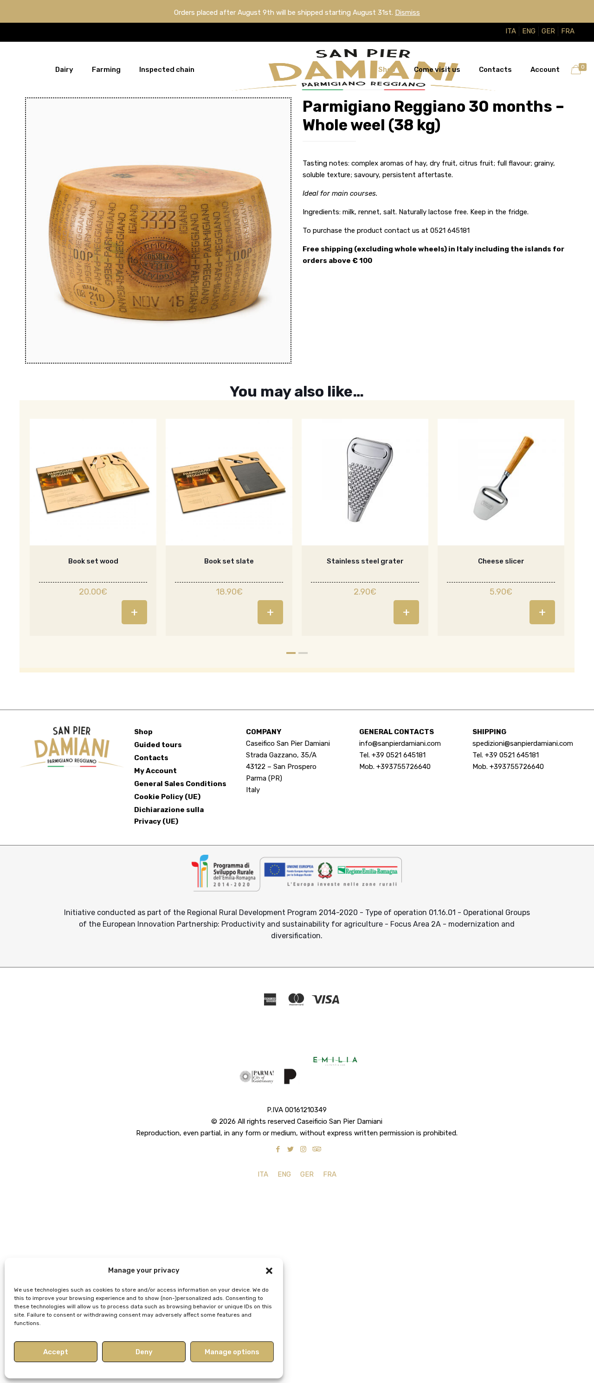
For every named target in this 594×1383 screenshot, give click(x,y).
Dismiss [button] (407, 12)
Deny (144, 1352)
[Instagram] (303, 1149)
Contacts (151, 758)
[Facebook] (278, 1149)
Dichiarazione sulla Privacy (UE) (169, 816)
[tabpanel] (93, 527)
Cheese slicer (501, 561)
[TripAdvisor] (316, 1149)
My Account (155, 771)
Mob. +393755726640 (395, 766)
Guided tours (158, 745)
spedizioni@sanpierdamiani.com (522, 743)
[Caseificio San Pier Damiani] (297, 69)
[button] (269, 1270)
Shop (143, 732)
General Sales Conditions (180, 784)
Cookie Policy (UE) (167, 797)
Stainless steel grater (365, 561)
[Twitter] (291, 1149)
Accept (55, 1352)
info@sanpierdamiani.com (400, 743)
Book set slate (229, 561)
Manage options (232, 1352)
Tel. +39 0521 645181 (392, 755)
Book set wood (93, 561)
